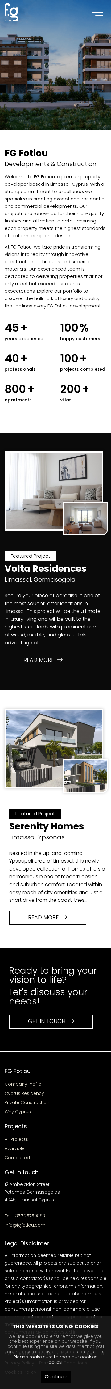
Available (15, 1148)
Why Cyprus (18, 1112)
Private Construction (27, 1102)
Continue (56, 1376)
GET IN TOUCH (48, 1021)
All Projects (16, 1139)
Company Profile (23, 1084)
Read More (40, 660)
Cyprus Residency (24, 1093)
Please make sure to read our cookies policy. (55, 1359)
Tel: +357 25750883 (25, 1216)
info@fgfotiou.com (25, 1225)
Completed (17, 1158)
